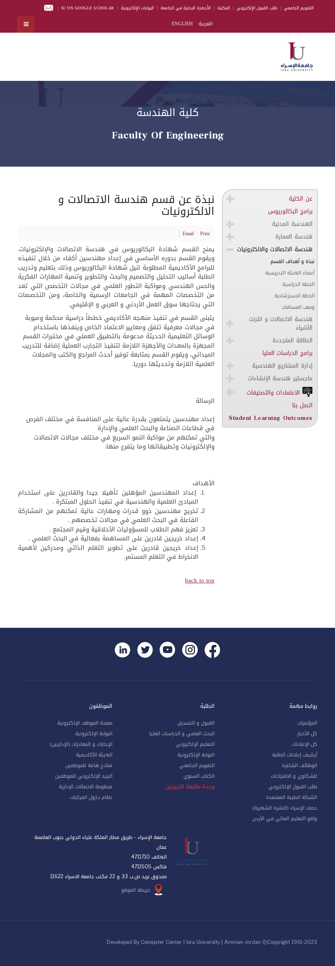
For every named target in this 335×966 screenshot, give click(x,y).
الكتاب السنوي (198, 776)
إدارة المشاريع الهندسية (282, 365)
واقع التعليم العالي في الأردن (284, 818)
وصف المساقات (298, 307)
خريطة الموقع (135, 890)
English (182, 23)
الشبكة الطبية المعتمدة (291, 797)
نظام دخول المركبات (91, 797)
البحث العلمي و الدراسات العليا (181, 733)
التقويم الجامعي (299, 8)
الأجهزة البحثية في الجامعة (186, 8)
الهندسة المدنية (292, 224)
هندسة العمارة (294, 236)
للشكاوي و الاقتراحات (294, 776)
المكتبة (223, 8)
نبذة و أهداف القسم (292, 261)
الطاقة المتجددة (292, 340)
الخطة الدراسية (298, 284)
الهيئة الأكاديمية (94, 754)
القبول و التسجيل (195, 722)
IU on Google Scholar (87, 8)
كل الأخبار (307, 733)
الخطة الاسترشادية (295, 295)
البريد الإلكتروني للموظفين (83, 776)
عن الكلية (301, 198)
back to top (199, 580)
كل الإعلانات (304, 744)
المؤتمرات (307, 722)
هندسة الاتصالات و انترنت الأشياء (281, 323)
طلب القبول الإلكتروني (257, 8)
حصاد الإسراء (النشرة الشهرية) (284, 807)
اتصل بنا (302, 405)
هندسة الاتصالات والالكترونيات (275, 249)
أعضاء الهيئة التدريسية (290, 272)
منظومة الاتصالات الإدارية (85, 786)
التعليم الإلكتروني (195, 744)
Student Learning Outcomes (271, 418)
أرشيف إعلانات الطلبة (294, 754)
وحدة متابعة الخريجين (189, 787)
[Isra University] (296, 55)
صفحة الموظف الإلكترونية (84, 722)
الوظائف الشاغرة (299, 765)
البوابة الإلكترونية (195, 754)
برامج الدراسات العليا (287, 353)
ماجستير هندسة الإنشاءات (280, 378)
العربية (204, 23)
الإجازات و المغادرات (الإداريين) (81, 744)
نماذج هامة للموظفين (88, 765)
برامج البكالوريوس (290, 211)
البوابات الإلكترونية (137, 8)
